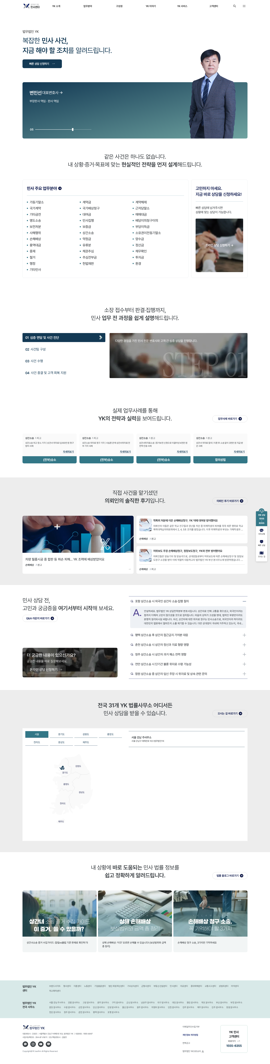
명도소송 (35, 220)
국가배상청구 (91, 208)
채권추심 (88, 251)
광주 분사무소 (103, 1002)
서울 (37, 734)
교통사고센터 (210, 986)
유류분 (87, 245)
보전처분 (35, 226)
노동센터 (88, 986)
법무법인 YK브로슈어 (192, 1051)
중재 (32, 251)
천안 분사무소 (55, 1012)
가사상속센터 (133, 986)
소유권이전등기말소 (148, 233)
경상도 (61, 742)
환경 (138, 263)
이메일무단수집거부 (191, 1026)
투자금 (139, 257)
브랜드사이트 (54, 986)
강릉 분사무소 (74, 1002)
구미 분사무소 (118, 1002)
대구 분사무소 (163, 1002)
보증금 (87, 226)
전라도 (37, 742)
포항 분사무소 (113, 1012)
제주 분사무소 (203, 1007)
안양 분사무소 (113, 1007)
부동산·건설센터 (160, 986)
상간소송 (88, 233)
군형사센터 (146, 986)
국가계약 (35, 208)
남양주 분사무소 (148, 1002)
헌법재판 (88, 263)
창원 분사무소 (232, 1007)
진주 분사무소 (217, 1007)
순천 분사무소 (84, 1007)
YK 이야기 (151, 6)
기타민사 (35, 269)
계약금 (87, 202)
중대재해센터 (196, 986)
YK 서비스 (182, 6)
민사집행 (88, 220)
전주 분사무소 (188, 1007)
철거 (32, 257)
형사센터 (67, 986)
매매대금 (141, 214)
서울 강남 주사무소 (57, 1002)
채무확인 (141, 251)
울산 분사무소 (128, 1007)
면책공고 (186, 1043)
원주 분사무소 (143, 1007)
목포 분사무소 (207, 1002)
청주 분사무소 (70, 1012)
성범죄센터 (223, 986)
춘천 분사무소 (84, 1012)
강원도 (86, 734)
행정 (32, 263)
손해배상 (35, 239)
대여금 (87, 214)
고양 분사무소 (88, 1002)
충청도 (110, 734)
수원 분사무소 (70, 1007)
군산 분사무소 (132, 1002)
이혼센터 (77, 986)
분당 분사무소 (55, 1007)
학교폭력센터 (54, 991)
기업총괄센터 (100, 986)
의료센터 (184, 986)
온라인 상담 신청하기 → (219, 245)
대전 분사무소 (178, 1002)
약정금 (87, 239)
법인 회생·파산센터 (116, 986)
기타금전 (35, 214)
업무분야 (87, 6)
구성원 (119, 6)
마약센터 (235, 986)
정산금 (139, 245)
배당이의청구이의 (146, 220)
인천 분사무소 (174, 1007)
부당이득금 (142, 226)
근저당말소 (142, 208)
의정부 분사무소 (158, 1007)
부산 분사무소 (222, 1002)
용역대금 (35, 245)
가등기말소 (37, 202)
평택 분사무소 (99, 1012)
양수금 (139, 239)
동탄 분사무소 (193, 1002)
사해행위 (35, 233)
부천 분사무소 (236, 1002)
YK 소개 (56, 6)
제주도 (86, 742)
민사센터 (173, 986)
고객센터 (213, 6)
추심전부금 (90, 257)
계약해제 (141, 202)
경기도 (61, 734)
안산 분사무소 (99, 1007)
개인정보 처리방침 (190, 1034)
